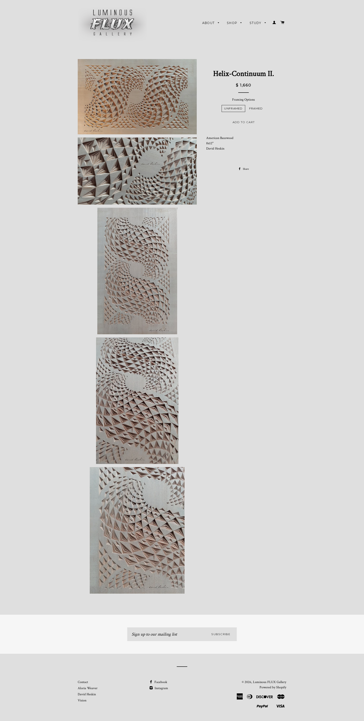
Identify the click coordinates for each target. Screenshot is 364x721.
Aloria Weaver (88, 688)
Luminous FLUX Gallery (269, 682)
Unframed (233, 108)
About (209, 23)
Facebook (160, 682)
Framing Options (243, 99)
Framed (256, 108)
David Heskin (87, 694)
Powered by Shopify (273, 687)
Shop (232, 23)
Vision (82, 700)
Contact (83, 682)
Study (256, 23)
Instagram (161, 688)
